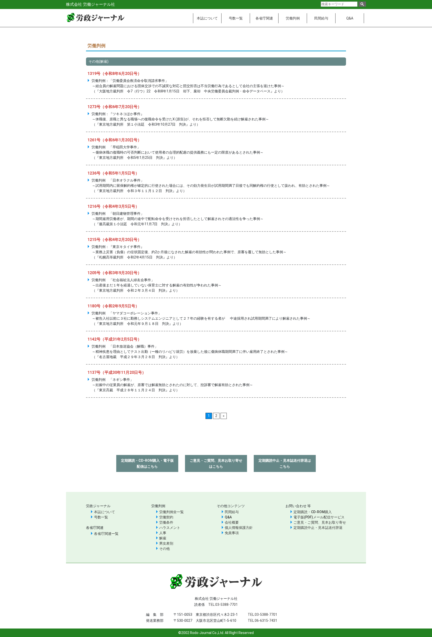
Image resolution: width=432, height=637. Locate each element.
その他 (164, 549)
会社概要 (232, 522)
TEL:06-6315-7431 (262, 621)
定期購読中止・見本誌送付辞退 (318, 528)
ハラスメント (169, 528)
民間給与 (321, 18)
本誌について (207, 18)
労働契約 (166, 517)
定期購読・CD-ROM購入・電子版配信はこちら (147, 463)
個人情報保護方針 (239, 528)
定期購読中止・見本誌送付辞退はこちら (284, 463)
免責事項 (232, 533)
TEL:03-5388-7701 (223, 605)
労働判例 (293, 18)
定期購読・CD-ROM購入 (313, 512)
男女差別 (166, 543)
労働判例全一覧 (171, 512)
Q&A (349, 18)
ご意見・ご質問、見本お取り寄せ (320, 522)
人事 (162, 533)
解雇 (162, 538)
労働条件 (166, 522)
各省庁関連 (264, 18)
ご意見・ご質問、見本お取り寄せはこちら (216, 463)
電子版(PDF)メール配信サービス (319, 517)
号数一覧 (236, 18)
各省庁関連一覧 (106, 534)
